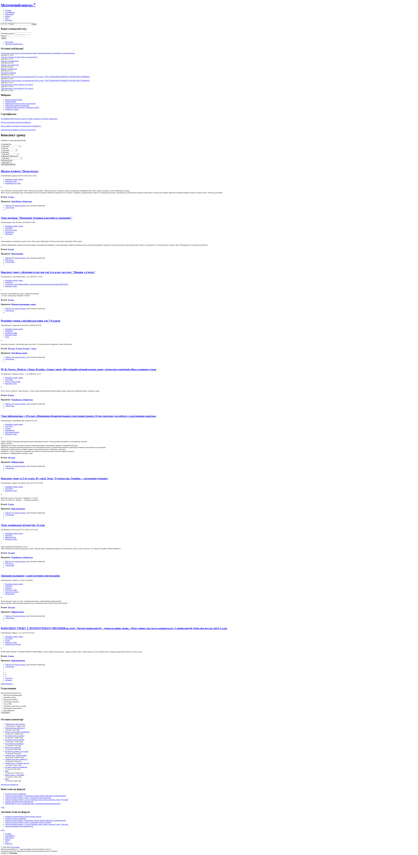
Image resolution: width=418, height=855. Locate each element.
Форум (7, 16)
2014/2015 (9, 638)
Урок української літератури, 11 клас (23, 525)
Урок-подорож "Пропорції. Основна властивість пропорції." (36, 217)
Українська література (22, 399)
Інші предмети (18, 509)
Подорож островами (8, 73)
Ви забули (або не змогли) (14, 736)
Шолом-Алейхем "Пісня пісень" (20, 171)
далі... (3, 807)
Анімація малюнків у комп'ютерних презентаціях (30, 575)
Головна (8, 10)
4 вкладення (9, 359)
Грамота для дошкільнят (10, 61)
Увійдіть (8, 206)
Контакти (8, 20)
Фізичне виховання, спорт (23, 304)
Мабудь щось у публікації (14, 775)
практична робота (12, 592)
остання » (8, 680)
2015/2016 (9, 489)
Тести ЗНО (7, 704)
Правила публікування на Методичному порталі (23, 816)
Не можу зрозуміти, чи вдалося (16, 751)
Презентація (9, 594)
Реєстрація (9, 42)
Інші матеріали (9, 710)
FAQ (7, 18)
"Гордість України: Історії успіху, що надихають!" (19, 57)
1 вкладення (9, 207)
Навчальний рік (7, 160)
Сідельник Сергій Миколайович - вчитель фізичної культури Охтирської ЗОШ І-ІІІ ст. (37, 284)
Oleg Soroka (15, 847)
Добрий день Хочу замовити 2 (16, 759)
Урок (7, 337)
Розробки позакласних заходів (14, 706)
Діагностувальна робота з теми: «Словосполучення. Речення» (28, 798)
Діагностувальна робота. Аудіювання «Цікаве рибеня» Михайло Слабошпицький (35, 796)
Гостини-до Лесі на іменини (15, 794)
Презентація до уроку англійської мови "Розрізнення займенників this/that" (33, 804)
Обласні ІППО (10, 102)
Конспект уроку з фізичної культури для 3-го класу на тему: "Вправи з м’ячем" (48, 272)
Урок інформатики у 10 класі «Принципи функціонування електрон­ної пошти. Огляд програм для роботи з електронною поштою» (78, 416)
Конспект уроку (11, 181)
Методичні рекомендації (12, 695)
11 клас (11, 553)
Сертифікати (10, 12)
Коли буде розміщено (13, 747)
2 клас (7, 640)
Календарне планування (12, 708)
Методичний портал (18, 5)
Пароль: (4, 36)
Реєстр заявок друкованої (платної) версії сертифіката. (21, 126)
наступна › (9, 678)
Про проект (9, 14)
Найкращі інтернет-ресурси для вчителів (20, 103)
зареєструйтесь (20, 206)
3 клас (11, 300)
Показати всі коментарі (9, 784)
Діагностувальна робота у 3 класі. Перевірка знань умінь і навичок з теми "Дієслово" (37, 800)
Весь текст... (9, 260)
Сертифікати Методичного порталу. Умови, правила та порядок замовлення (29, 119)
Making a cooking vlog (9, 69)
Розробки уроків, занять (14, 179)
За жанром (5, 152)
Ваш (6, 771)
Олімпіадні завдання (11, 702)
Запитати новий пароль (14, 44)
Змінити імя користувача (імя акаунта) (19, 802)
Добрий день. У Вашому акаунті (17, 763)
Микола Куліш (10, 537)
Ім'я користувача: (8, 33)
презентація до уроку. (13, 183)
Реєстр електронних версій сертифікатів (16, 122)
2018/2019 (9, 228)
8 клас (26, 348)
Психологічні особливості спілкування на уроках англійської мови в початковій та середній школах (38, 53)
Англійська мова (19, 353)
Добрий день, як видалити (15, 724)
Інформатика (17, 462)
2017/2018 (9, 380)
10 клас (11, 348)
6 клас (11, 249)
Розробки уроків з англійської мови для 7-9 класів (30, 320)
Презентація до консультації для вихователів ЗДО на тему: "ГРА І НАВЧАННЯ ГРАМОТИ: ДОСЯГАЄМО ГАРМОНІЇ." (45, 77)
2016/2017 (9, 535)
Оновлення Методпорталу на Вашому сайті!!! (22, 107)
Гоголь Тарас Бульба (12, 382)
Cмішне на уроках (12, 109)
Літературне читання (13, 644)
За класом (4, 148)
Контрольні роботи (10, 699)
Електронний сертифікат (14, 744)
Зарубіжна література (21, 201)
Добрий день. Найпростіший (16, 755)
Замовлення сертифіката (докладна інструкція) (18, 130)
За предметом (6, 144)
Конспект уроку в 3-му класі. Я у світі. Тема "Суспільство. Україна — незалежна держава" (55, 478)
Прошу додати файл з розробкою (17, 732)
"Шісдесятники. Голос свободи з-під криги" (17, 84)
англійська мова (11, 333)
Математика (17, 254)
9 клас (19, 348)
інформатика (10, 430)
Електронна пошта (12, 432)
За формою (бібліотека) (9, 156)
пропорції (9, 234)
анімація (8, 588)
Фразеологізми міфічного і (15, 728)
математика (9, 232)
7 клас (11, 197)
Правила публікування (13, 100)
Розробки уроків (9, 697)
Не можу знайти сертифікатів (16, 767)
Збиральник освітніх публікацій (17, 105)
